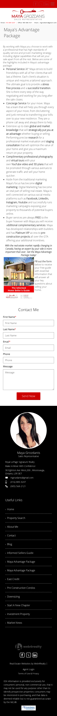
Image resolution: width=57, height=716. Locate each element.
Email (6, 341)
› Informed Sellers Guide (19, 553)
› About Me (11, 526)
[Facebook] (35, 4)
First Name (9, 316)
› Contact (10, 535)
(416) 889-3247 (18, 481)
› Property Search (15, 518)
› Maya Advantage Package (20, 561)
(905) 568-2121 (18, 486)
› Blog (8, 544)
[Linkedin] (46, 4)
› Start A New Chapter (17, 605)
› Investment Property (17, 614)
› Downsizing (12, 596)
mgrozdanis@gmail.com (21, 477)
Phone (6, 354)
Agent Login (28, 669)
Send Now (28, 396)
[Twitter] (41, 4)
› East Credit (12, 579)
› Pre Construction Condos (20, 588)
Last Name (9, 329)
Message (8, 366)
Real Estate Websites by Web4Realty (28, 663)
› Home (9, 509)
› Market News (13, 622)
